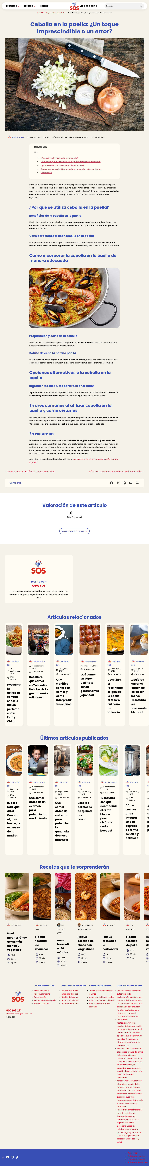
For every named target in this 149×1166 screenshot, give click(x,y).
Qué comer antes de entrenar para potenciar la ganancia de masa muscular (62, 821)
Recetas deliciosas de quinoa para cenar (85, 811)
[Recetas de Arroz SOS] (74, 7)
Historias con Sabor (58, 13)
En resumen (46, 172)
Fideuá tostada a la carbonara (110, 943)
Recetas (28, 5)
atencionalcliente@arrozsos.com (19, 1014)
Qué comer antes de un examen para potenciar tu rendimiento (38, 808)
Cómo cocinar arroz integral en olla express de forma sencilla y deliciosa (132, 821)
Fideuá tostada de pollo (131, 941)
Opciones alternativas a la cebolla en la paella (63, 165)
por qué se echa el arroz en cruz (88, 459)
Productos (11, 5)
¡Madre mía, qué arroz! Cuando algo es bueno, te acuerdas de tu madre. (14, 819)
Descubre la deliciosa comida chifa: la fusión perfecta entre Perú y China (14, 703)
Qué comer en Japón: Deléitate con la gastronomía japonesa (89, 685)
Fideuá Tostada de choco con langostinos (86, 943)
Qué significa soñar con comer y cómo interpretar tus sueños (64, 692)
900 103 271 (13, 1010)
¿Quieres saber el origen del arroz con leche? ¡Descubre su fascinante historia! (139, 696)
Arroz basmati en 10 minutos (63, 946)
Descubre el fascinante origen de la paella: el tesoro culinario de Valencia (115, 696)
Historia (43, 5)
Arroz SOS (40, 13)
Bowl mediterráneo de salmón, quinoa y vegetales (17, 942)
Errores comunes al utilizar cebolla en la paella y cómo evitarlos (71, 169)
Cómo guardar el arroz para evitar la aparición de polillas (115, 471)
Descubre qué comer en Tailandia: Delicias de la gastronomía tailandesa (38, 687)
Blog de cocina (88, 5)
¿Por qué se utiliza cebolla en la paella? (59, 158)
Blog (47, 13)
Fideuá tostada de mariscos (42, 943)
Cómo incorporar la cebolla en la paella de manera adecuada (70, 161)
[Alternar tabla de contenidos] (36, 152)
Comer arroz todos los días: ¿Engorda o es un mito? (30, 471)
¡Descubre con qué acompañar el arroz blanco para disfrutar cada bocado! (108, 814)
